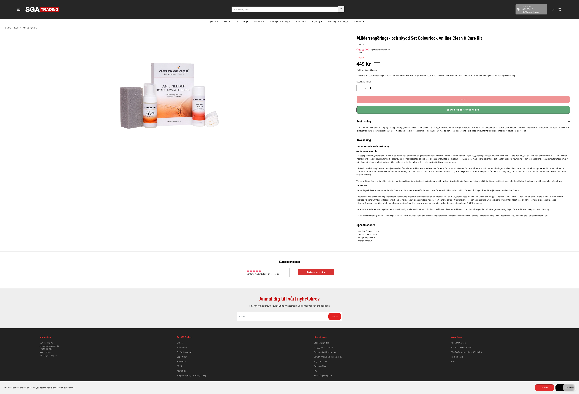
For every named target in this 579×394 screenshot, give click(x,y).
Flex (453, 361)
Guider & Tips (320, 366)
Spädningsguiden (321, 342)
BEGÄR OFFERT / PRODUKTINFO (463, 110)
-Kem (16, 27)
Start (8, 27)
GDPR (179, 366)
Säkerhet (358, 21)
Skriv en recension (316, 272)
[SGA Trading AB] (42, 9)
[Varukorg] (559, 9)
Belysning (316, 21)
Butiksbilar (181, 361)
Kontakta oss (182, 347)
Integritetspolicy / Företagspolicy (191, 375)
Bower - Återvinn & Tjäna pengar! (328, 356)
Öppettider (182, 356)
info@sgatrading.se (48, 355)
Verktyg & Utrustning (279, 21)
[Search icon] (341, 9)
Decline (544, 387)
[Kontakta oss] (531, 9)
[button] (18, 9)
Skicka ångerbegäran (323, 375)
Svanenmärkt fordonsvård (325, 352)
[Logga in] (553, 9)
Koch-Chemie (457, 356)
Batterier (300, 21)
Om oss (180, 342)
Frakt (358, 70)
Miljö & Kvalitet (320, 361)
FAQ (315, 370)
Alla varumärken (458, 342)
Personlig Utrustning (337, 21)
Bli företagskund (184, 352)
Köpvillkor (181, 370)
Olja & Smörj (241, 21)
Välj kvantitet (363, 81)
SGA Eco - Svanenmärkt (461, 347)
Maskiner (258, 21)
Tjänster (213, 21)
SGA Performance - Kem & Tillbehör (466, 352)
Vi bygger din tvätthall (323, 347)
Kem (226, 21)
